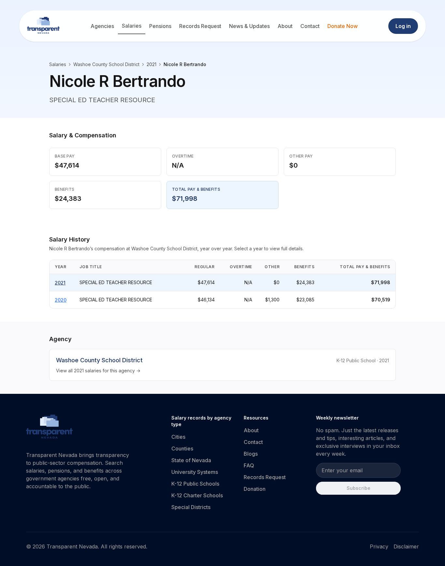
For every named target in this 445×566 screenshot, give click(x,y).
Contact (310, 26)
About (285, 26)
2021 (60, 282)
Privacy (379, 546)
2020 (60, 300)
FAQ (249, 465)
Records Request (200, 26)
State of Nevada (191, 460)
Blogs (251, 453)
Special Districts (190, 507)
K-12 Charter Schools (197, 495)
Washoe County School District (106, 64)
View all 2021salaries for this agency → (98, 370)
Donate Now (342, 26)
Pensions (160, 26)
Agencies (102, 26)
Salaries (131, 25)
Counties (182, 448)
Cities (178, 437)
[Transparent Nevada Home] (49, 428)
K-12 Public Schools (195, 483)
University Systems (194, 472)
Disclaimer (406, 546)
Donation (255, 489)
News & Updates (249, 26)
